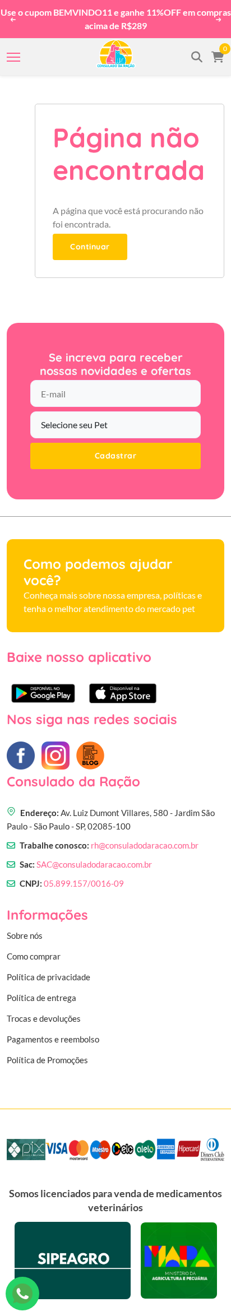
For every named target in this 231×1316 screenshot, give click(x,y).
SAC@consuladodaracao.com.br (94, 864)
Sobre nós (25, 935)
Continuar (90, 247)
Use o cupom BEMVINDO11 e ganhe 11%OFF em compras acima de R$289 (116, 19)
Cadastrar (116, 456)
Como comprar (34, 956)
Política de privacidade (48, 977)
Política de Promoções (47, 1060)
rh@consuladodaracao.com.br (144, 845)
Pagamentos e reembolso (53, 1039)
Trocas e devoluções (44, 1018)
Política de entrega (41, 998)
